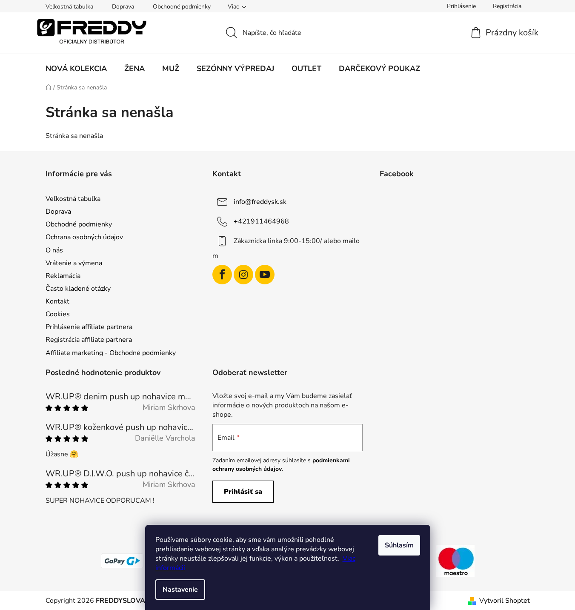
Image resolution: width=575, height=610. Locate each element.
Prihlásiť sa (243, 491)
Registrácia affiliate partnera (89, 339)
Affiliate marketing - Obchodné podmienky (111, 353)
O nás (54, 250)
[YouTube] (265, 274)
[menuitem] (76, 68)
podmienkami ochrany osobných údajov (281, 464)
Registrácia (507, 6)
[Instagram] (243, 274)
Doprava (123, 7)
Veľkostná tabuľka (69, 7)
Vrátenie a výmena (74, 263)
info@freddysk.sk (260, 201)
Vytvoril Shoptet (504, 600)
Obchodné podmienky (182, 7)
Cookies (58, 314)
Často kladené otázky (78, 288)
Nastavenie (180, 589)
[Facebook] (222, 274)
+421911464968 (261, 221)
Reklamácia (63, 276)
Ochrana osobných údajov (84, 237)
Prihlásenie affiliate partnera (89, 327)
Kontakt (57, 301)
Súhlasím (399, 545)
